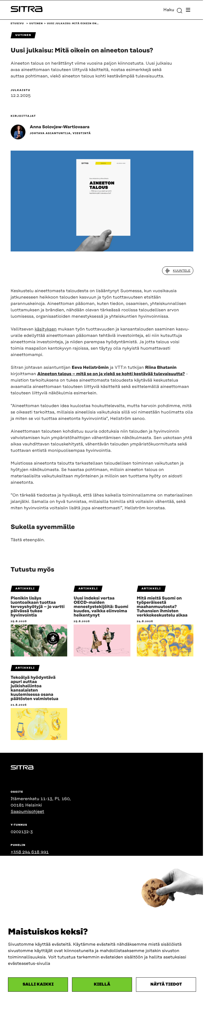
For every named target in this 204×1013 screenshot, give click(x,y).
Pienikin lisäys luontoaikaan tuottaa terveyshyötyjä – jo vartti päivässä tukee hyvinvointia (38, 606)
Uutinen (36, 23)
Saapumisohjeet (27, 811)
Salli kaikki (38, 984)
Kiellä (102, 984)
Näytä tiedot (166, 984)
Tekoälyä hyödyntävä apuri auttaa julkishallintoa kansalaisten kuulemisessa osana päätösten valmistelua (34, 688)
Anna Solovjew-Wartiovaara (60, 127)
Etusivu (17, 23)
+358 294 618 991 (30, 852)
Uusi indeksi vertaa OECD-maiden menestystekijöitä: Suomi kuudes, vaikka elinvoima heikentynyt (101, 606)
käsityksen (46, 329)
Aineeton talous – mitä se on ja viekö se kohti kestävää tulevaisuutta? (111, 373)
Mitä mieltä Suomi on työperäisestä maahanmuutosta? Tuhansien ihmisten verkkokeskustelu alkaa (162, 606)
